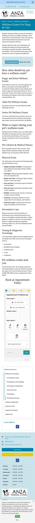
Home (4, 21)
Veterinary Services (10, 369)
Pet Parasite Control (13, 378)
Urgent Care (9, 414)
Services (10, 21)
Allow (17, 516)
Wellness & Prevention (21, 21)
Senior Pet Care (12, 390)
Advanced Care (10, 406)
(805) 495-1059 (25, 62)
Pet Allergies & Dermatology (15, 382)
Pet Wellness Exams (13, 398)
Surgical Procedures (11, 410)
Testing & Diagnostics (11, 402)
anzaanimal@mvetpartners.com (13, 444)
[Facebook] (17, 426)
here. (17, 513)
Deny (17, 520)
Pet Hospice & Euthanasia (15, 386)
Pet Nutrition (10, 394)
